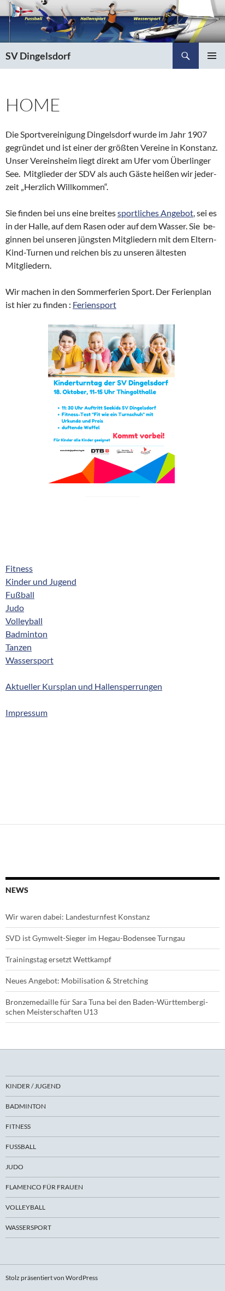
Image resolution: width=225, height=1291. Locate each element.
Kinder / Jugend (33, 1086)
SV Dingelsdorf (37, 56)
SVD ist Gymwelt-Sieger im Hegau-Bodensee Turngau (95, 938)
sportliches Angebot (155, 213)
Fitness (19, 568)
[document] (112, 529)
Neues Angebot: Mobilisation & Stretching (76, 980)
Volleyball (24, 620)
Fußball (19, 594)
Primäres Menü (212, 56)
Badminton (26, 634)
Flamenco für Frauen (44, 1187)
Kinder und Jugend (40, 581)
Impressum (26, 712)
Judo (14, 607)
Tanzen (18, 647)
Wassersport (29, 660)
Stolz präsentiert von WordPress (51, 1278)
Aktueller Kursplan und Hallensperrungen (83, 686)
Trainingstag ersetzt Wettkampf (58, 959)
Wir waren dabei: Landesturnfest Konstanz (77, 916)
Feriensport (94, 304)
